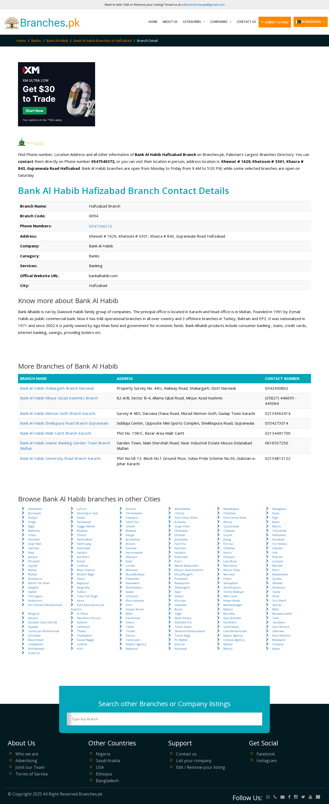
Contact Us (246, 22)
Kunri (178, 561)
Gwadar (277, 548)
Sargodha (83, 587)
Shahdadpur (134, 587)
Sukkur (81, 592)
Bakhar (228, 644)
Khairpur (132, 557)
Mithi (129, 613)
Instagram (267, 760)
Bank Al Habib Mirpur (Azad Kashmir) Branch (59, 397)
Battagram (279, 509)
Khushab (34, 561)
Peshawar (181, 579)
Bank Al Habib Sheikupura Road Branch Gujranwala (64, 423)
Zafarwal (278, 631)
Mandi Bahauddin (186, 565)
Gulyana (278, 644)
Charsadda (279, 530)
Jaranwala (181, 539)
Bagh (31, 526)
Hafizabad (279, 535)
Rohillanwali (36, 648)
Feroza (228, 544)
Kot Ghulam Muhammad (45, 605)
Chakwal (229, 530)
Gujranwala (231, 526)
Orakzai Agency (234, 640)
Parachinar (133, 618)
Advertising (26, 760)
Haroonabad (134, 552)
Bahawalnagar (232, 605)
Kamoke (180, 548)
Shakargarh (182, 587)
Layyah (33, 565)
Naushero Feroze (89, 618)
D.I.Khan (82, 613)
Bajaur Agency (233, 635)
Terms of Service (31, 774)
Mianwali (132, 570)
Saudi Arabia (108, 760)
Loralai (130, 565)
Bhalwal (131, 530)
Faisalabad (84, 522)
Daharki (82, 622)
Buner (179, 609)
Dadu (275, 513)
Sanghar (33, 587)
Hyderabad (84, 539)
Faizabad (278, 539)
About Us (170, 22)
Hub (275, 552)
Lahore (82, 509)
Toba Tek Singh (87, 596)
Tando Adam (183, 627)
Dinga (32, 522)
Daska (81, 517)
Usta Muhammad (235, 631)
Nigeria (103, 754)
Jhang (227, 539)
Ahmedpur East (87, 513)
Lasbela (82, 644)
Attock (227, 522)
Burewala (34, 513)
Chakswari (181, 530)
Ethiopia (104, 774)
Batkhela (34, 530)
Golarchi (34, 653)
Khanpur (229, 557)
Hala (31, 552)
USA (100, 767)
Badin (276, 522)
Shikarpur (279, 587)
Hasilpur (180, 552)
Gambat (33, 548)
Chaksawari (84, 635)
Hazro (227, 552)
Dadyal (32, 517)
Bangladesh (107, 780)
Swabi (130, 592)
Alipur (276, 648)
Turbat (130, 631)
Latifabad (83, 627)
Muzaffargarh (184, 574)
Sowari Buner (135, 609)
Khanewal (181, 557)
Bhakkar (82, 530)
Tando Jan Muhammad (43, 631)
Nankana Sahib (282, 613)
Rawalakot (133, 583)
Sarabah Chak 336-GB (42, 622)
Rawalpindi (182, 583)
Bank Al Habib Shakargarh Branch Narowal (57, 388)
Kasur (81, 600)
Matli (275, 609)
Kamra (130, 635)
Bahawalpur (231, 509)
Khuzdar (180, 600)
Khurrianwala (135, 600)
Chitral (81, 535)
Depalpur (132, 517)
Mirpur (228, 648)
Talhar (130, 627)
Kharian (277, 557)
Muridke (229, 613)
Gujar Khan (182, 526)
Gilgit (178, 613)
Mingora (33, 613)
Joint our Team (29, 767)
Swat (178, 592)
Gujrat (227, 535)
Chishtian (229, 513)
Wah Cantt (230, 596)
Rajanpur (83, 583)
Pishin (227, 579)
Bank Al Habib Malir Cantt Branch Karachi (55, 433)
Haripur (82, 552)
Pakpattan (132, 579)
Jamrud (180, 644)
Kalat (129, 561)
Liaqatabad (35, 644)
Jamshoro (83, 557)
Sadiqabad (230, 583)
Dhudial (180, 535)
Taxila (276, 592)
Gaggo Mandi (86, 526)
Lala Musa (230, 561)
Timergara (35, 596)
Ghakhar (229, 548)
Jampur (33, 557)
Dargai (130, 535)
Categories (192, 22)
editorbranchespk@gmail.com (203, 4)
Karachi (131, 509)
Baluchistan (36, 640)
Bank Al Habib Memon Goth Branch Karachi (57, 413)
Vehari (179, 596)
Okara (81, 579)
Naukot (33, 618)
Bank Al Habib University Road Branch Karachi (60, 458)
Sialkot (32, 592)
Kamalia (131, 548)
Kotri (129, 605)
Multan (33, 574)
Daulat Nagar (85, 640)
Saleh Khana (183, 618)
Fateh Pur (132, 522)
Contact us (186, 754)
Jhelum (130, 544)
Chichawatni (134, 513)
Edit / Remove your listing (200, 767)
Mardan (277, 565)
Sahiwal (277, 583)
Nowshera (35, 579)
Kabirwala (83, 548)
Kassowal (181, 648)
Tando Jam (133, 640)
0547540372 (100, 226)
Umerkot (132, 596)
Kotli (80, 648)
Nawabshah (280, 574)
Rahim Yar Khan (39, 583)
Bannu (276, 526)
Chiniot (179, 513)
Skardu (277, 605)
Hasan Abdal (231, 600)
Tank (275, 618)
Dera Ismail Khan (234, 517)
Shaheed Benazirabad (190, 631)
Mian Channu (86, 570)
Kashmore (35, 600)
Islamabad (35, 509)
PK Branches (311, 22)
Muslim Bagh (85, 574)
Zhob (275, 596)
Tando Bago (183, 635)
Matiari (228, 609)
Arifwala (180, 522)
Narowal (229, 574)
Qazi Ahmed (280, 627)
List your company (194, 760)
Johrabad (34, 635)
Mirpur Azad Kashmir (189, 570)
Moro (276, 570)
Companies (219, 22)
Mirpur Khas (231, 570)
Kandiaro (278, 622)
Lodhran (82, 565)
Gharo (130, 622)
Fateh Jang (84, 544)
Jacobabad (133, 539)
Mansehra (230, 565)
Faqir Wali (34, 544)
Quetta (277, 579)
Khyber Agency (136, 644)
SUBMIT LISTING (274, 21)
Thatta (81, 631)
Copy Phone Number (130, 225)
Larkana (277, 561)
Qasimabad (231, 627)
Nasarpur (132, 648)
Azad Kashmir (281, 635)
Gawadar (181, 605)
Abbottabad (182, 509)
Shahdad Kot (183, 622)
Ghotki (130, 526)
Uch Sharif (279, 600)
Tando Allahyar (233, 592)
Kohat (81, 561)
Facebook (266, 754)
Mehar (32, 570)
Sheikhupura (232, 587)
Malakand (278, 640)
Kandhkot (229, 622)
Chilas (32, 535)
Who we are (26, 754)
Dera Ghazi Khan (186, 517)
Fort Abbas (279, 544)
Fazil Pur (180, 544)
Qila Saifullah (232, 618)
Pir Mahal (181, 640)
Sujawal (33, 627)
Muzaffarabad (135, 574)
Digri (275, 517)
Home (153, 22)
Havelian (34, 539)
